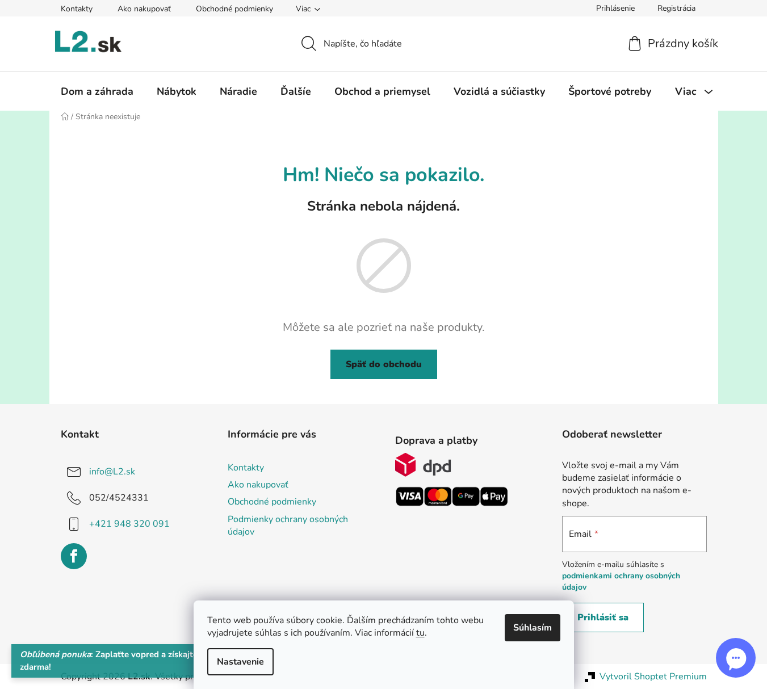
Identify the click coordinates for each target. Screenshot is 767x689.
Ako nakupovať (144, 8)
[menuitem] (97, 91)
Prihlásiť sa (602, 617)
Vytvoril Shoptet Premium (653, 676)
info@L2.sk (112, 471)
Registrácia (676, 8)
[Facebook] (74, 556)
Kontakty (77, 8)
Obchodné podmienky (234, 8)
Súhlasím (532, 627)
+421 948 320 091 (129, 524)
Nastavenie (240, 662)
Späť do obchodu (384, 364)
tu (420, 633)
